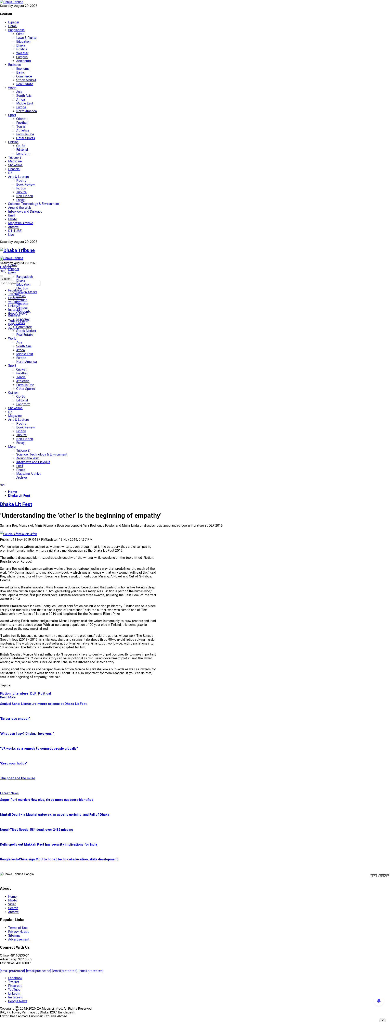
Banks (20, 72)
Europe (21, 107)
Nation (21, 296)
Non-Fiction (24, 196)
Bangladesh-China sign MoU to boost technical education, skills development (59, 859)
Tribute (21, 192)
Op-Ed (20, 146)
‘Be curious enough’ (15, 719)
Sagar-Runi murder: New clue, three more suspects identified (46, 800)
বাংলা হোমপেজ (379, 875)
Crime (20, 34)
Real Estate (24, 84)
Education (23, 41)
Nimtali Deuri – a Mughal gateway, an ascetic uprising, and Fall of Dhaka (55, 815)
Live (11, 235)
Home (12, 26)
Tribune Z (15, 157)
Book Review (25, 184)
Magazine (15, 161)
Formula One (25, 134)
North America (26, 111)
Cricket (21, 119)
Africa (20, 99)
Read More (8, 697)
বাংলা (2, 271)
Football (22, 123)
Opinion (13, 142)
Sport (12, 115)
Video (12, 904)
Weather (22, 53)
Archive (13, 227)
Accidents (23, 61)
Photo (12, 219)
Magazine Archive (20, 223)
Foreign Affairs (26, 292)
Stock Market (26, 80)
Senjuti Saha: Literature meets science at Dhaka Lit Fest (43, 704)
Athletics (22, 130)
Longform (23, 153)
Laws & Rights (26, 38)
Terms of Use (18, 928)
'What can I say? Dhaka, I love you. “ (27, 734)
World (12, 88)
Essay (20, 200)
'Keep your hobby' (13, 763)
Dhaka (20, 45)
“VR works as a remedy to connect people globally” (39, 748)
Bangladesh (16, 30)
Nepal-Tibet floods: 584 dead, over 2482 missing (36, 830)
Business (14, 65)
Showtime (15, 165)
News (12, 273)
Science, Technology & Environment (33, 204)
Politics (21, 49)
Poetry (21, 181)
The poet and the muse (17, 778)
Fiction (21, 188)
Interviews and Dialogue (25, 211)
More (12, 447)
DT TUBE (15, 231)
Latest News (9, 793)
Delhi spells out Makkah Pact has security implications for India (48, 844)
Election (22, 288)
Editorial (22, 150)
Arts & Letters (18, 177)
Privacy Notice (18, 932)
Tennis (21, 126)
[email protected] (12, 971)
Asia (19, 92)
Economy (22, 69)
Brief (11, 215)
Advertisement (18, 939)
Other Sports (25, 138)
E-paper (13, 22)
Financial (14, 169)
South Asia (23, 96)
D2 (10, 173)
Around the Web (19, 208)
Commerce (24, 76)
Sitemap (14, 935)
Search (13, 908)
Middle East (24, 103)
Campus (22, 57)
